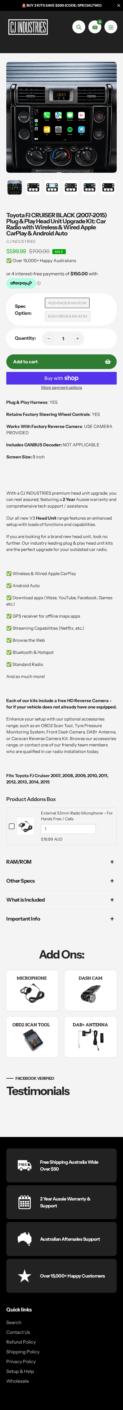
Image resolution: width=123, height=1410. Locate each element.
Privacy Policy (21, 1361)
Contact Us (18, 1332)
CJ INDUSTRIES (20, 241)
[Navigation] (110, 26)
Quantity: (25, 338)
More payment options (61, 387)
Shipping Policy (22, 1352)
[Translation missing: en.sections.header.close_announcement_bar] (119, 5)
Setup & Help (20, 1371)
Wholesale (17, 1381)
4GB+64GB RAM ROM (67, 303)
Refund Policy (21, 1342)
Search (13, 1322)
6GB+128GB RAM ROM (67, 316)
